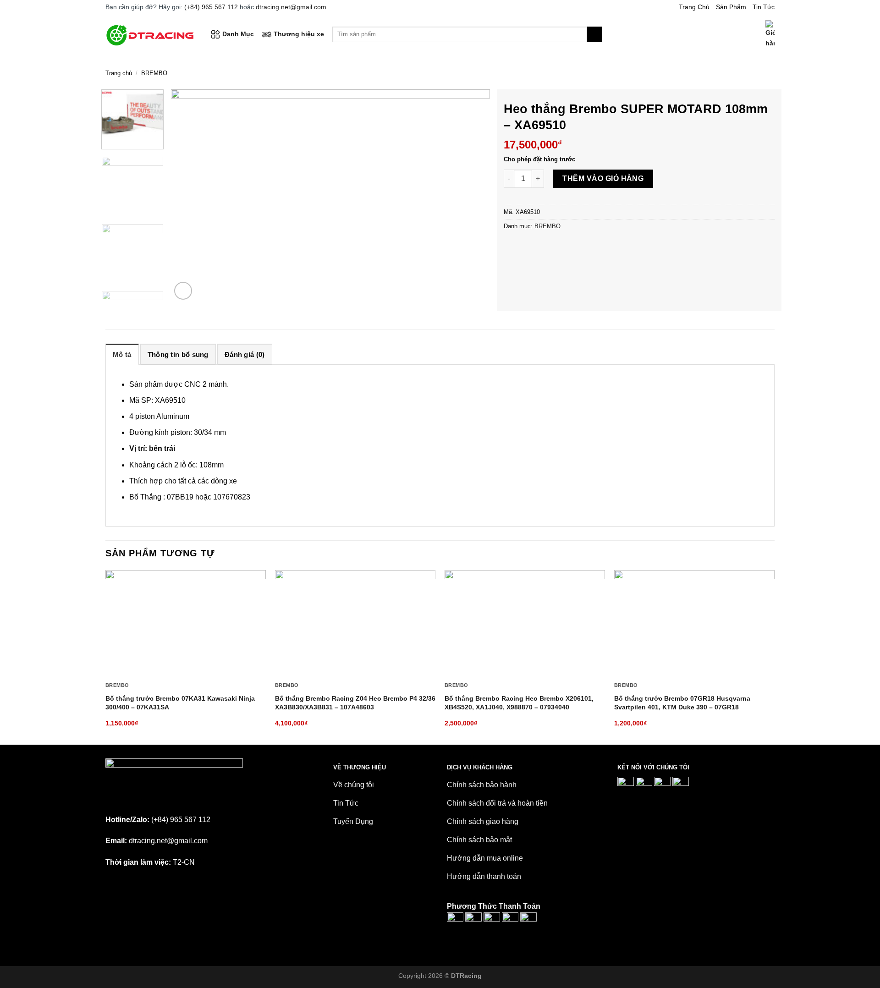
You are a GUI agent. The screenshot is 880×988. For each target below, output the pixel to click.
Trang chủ (118, 73)
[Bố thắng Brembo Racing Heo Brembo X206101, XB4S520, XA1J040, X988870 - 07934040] (525, 623)
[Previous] (189, 196)
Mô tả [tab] (122, 354)
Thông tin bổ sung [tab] (178, 354)
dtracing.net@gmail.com (291, 7)
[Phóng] (183, 291)
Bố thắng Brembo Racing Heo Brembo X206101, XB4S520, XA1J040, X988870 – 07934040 (519, 703)
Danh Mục (238, 34)
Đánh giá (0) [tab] (245, 354)
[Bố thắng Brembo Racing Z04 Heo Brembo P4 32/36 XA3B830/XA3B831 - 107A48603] (355, 623)
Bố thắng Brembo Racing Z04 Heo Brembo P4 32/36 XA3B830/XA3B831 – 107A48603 (355, 703)
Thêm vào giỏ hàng (603, 178)
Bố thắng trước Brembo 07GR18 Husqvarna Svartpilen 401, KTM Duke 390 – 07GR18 (682, 703)
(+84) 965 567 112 (211, 7)
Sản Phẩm (731, 7)
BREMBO (154, 73)
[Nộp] (594, 34)
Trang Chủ (694, 7)
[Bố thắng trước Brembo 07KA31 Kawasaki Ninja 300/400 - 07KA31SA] (185, 623)
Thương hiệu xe (299, 34)
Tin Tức (764, 7)
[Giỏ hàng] (770, 34)
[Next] (472, 196)
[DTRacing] (151, 34)
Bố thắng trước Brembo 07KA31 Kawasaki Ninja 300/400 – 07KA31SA (180, 703)
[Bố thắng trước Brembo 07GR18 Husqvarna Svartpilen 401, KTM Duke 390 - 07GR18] (694, 623)
